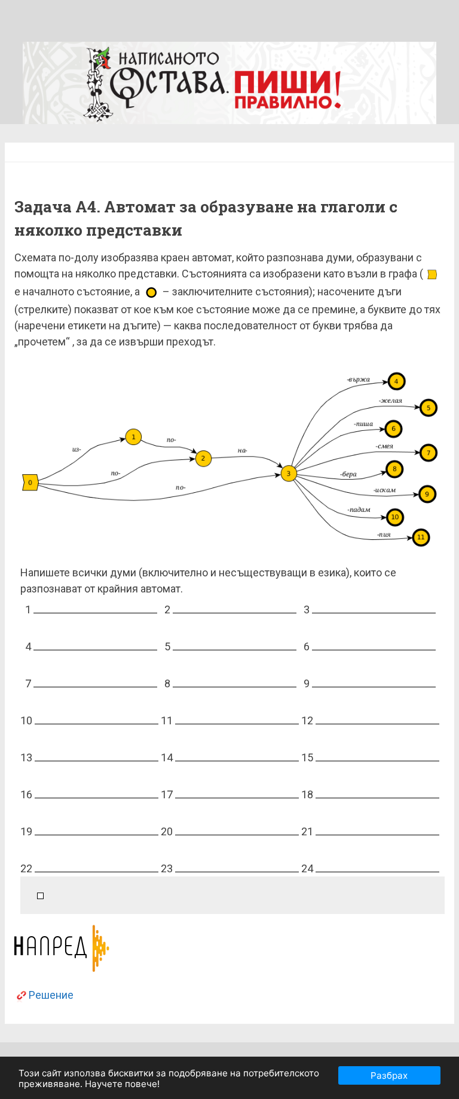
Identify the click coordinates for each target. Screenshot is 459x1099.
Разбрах (389, 1075)
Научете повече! (122, 1083)
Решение (51, 995)
